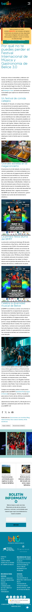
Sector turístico (6, 588)
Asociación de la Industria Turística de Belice (24, 580)
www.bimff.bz (20, 391)
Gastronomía (5, 419)
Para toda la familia (16, 419)
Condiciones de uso (7, 604)
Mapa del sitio (16, 606)
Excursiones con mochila (18, 417)
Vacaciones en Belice (18, 425)
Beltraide (20, 576)
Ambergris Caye (8, 90)
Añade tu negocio (7, 578)
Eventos (3, 557)
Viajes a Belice (6, 425)
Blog (28, 417)
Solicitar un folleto (23, 563)
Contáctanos (5, 561)
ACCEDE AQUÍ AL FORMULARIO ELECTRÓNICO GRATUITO (16, 42)
